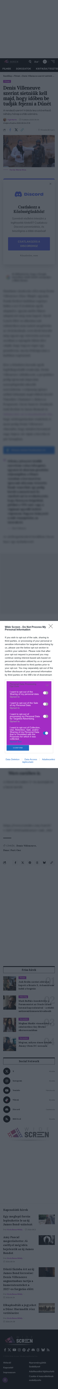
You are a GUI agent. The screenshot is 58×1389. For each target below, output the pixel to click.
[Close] (52, 627)
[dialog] (29, 694)
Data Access (30, 759)
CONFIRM (18, 748)
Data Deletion (12, 759)
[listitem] (29, 685)
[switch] (45, 692)
